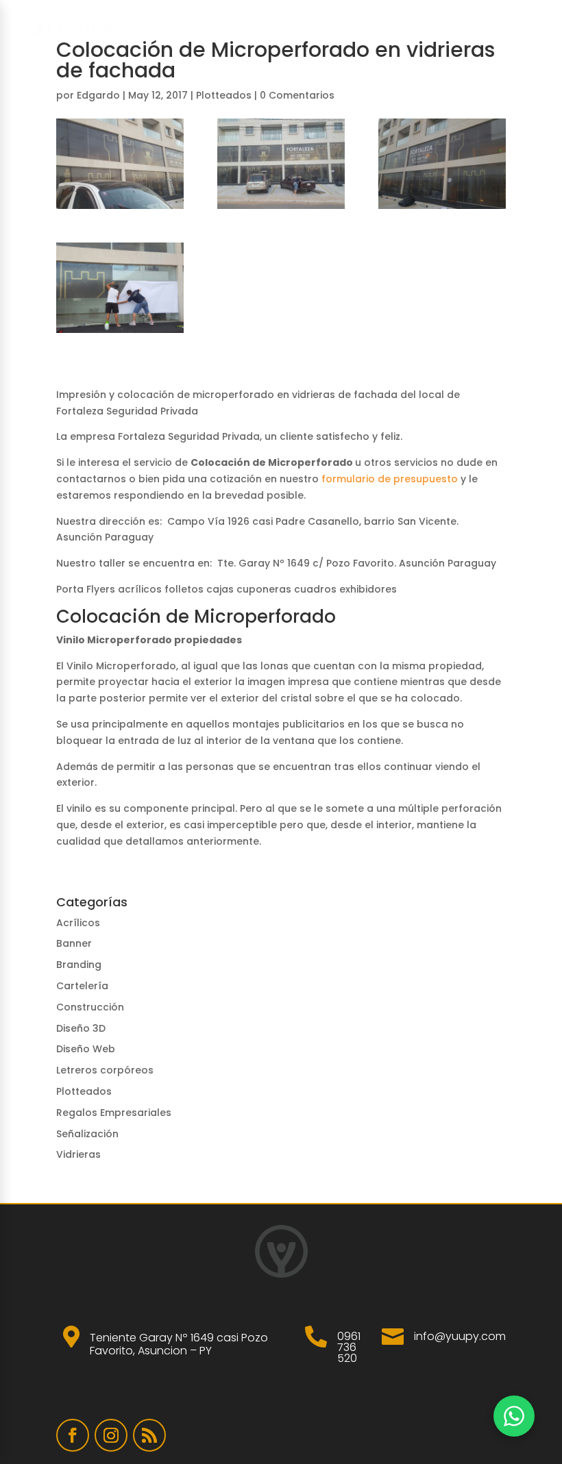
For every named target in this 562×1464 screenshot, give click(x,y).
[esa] (120, 288)
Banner (74, 943)
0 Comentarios (297, 95)
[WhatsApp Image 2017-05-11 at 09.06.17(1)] (120, 164)
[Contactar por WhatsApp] (514, 1416)
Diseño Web (85, 1049)
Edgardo (98, 95)
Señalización (87, 1134)
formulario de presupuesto (389, 479)
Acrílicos (78, 923)
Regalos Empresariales (113, 1112)
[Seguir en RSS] (149, 1435)
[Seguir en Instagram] (111, 1435)
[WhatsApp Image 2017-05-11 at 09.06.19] (442, 164)
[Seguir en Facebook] (72, 1435)
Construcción (90, 1007)
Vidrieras (78, 1154)
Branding (78, 964)
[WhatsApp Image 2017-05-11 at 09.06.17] (281, 164)
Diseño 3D (81, 1028)
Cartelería (82, 986)
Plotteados (224, 95)
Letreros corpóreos (105, 1070)
